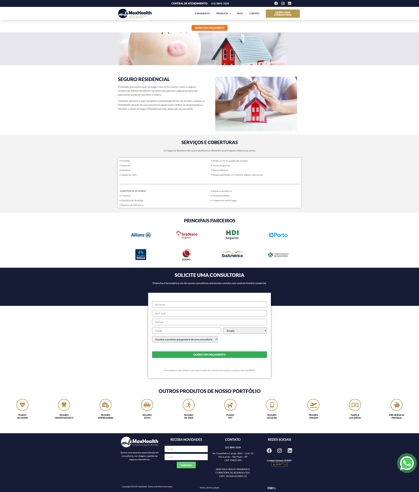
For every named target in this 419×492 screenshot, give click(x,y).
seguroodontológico (64, 416)
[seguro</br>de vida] (189, 405)
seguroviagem (313, 416)
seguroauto (147, 416)
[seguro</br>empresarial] (106, 405)
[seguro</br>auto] (147, 405)
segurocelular (272, 416)
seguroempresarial (105, 416)
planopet (230, 416)
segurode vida (188, 416)
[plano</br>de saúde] (22, 405)
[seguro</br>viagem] (313, 405)
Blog (240, 13)
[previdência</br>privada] (397, 405)
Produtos (222, 13)
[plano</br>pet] (230, 405)
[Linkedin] (289, 3)
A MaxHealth (202, 13)
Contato (254, 13)
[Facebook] (276, 3)
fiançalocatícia (355, 416)
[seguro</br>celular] (272, 405)
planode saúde (22, 416)
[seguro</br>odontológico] (64, 405)
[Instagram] (283, 3)
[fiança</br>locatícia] (355, 405)
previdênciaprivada (396, 416)
